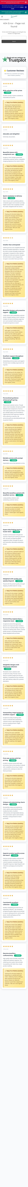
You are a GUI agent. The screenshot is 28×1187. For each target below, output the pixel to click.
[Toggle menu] (2, 16)
